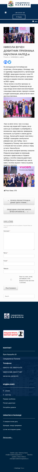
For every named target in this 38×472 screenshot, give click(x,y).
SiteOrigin (17, 468)
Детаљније (7, 437)
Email (6, 261)
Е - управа (6, 391)
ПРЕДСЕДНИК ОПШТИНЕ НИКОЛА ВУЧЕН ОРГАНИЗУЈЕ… (19, 210)
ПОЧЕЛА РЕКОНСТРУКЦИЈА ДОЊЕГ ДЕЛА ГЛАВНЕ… (19, 201)
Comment (7, 231)
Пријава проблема (9, 399)
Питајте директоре (9, 403)
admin (22, 57)
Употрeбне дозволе (9, 407)
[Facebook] (5, 62)
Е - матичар (7, 395)
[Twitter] (9, 62)
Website (6, 268)
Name (6, 253)
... (11, 437)
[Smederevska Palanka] (19, 4)
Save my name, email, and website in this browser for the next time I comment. (26, 280)
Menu (36, 21)
